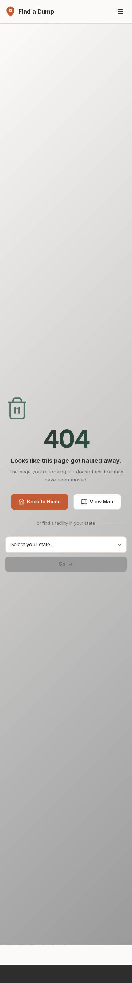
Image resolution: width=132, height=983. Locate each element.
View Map (101, 502)
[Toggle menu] (120, 11)
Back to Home (44, 502)
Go (62, 564)
